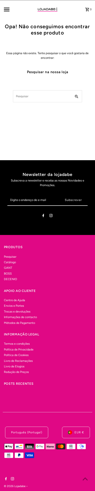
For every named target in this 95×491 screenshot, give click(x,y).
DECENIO (10, 279)
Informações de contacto (20, 317)
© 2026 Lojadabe (15, 486)
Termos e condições (17, 343)
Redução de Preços (16, 372)
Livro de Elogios (14, 366)
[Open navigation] (16, 9)
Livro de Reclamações (18, 361)
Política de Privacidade (18, 349)
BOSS (8, 273)
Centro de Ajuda (14, 300)
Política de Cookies (16, 355)
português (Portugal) (26, 432)
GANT (8, 267)
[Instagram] (51, 216)
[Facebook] (43, 216)
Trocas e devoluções (17, 311)
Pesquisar (10, 256)
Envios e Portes (14, 305)
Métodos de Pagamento (19, 323)
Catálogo (10, 262)
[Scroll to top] (85, 479)
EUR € (79, 432)
